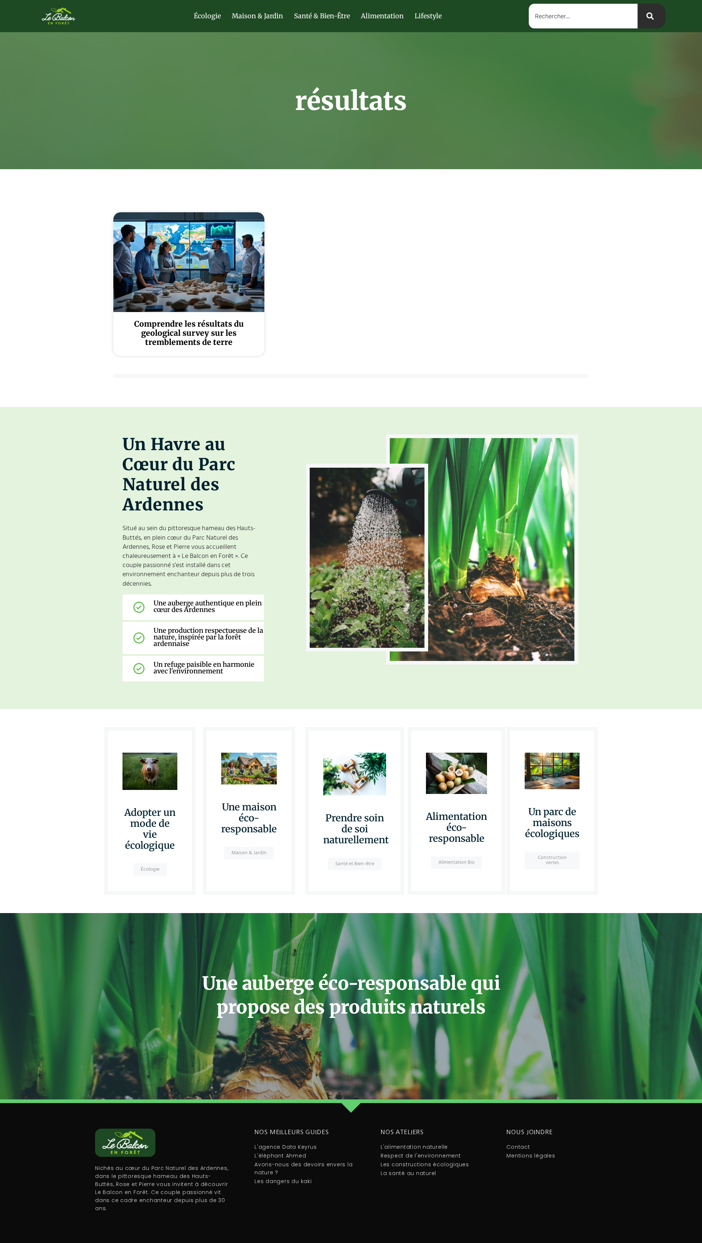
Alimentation (382, 16)
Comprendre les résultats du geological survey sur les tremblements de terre (189, 333)
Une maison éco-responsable (249, 818)
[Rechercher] (651, 16)
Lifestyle (428, 16)
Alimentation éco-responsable (456, 827)
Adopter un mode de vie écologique (150, 828)
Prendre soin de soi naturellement (356, 829)
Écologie (207, 16)
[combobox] (583, 16)
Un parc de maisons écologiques (552, 823)
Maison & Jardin (257, 16)
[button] (552, 860)
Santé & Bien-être (322, 16)
